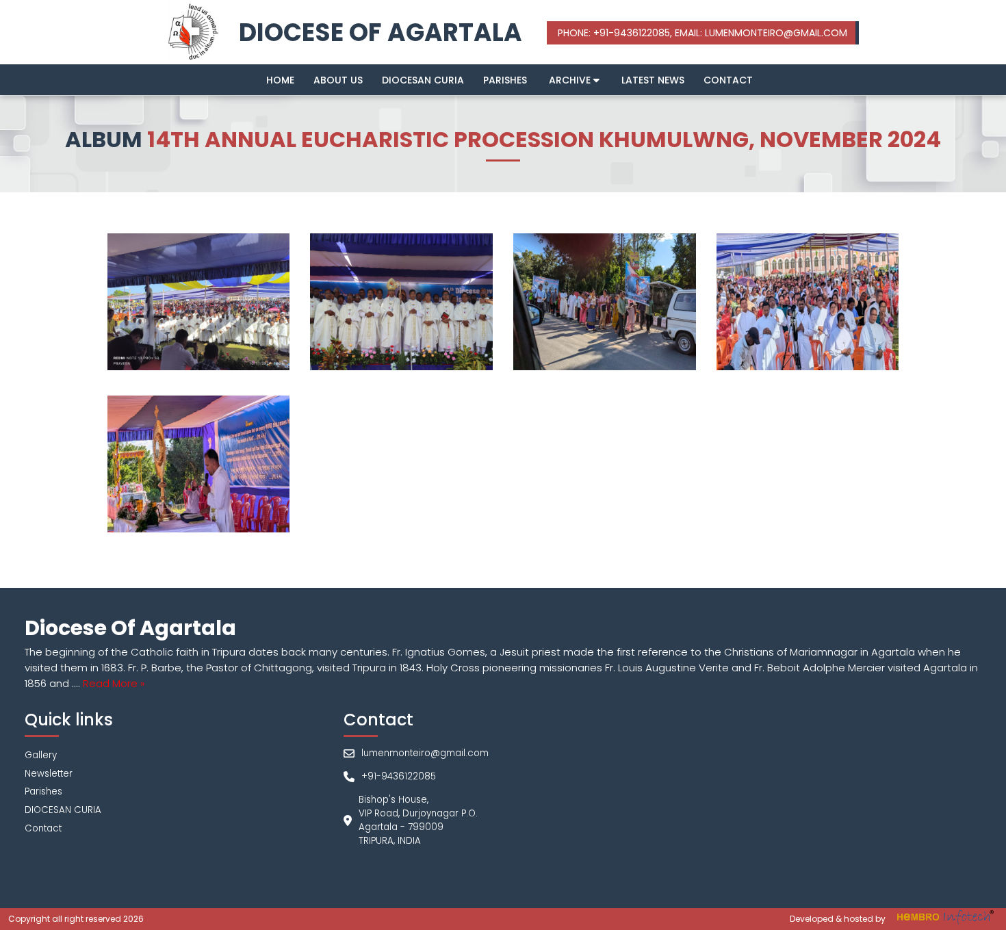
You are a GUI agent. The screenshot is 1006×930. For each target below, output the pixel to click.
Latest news (652, 80)
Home (280, 80)
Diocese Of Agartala (380, 32)
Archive (571, 80)
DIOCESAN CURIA (423, 80)
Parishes (505, 80)
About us (338, 80)
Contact (728, 80)
